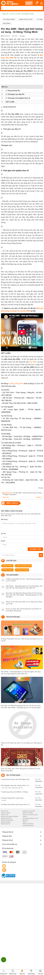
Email (3, 541)
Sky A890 (33, 362)
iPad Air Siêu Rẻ (5, 824)
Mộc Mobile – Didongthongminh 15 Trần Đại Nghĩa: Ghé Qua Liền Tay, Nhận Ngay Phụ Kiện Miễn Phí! (21, 673)
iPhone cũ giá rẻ (5, 813)
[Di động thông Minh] (9, 3)
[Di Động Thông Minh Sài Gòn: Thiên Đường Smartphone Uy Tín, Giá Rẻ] (22, 629)
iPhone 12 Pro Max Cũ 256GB (9, 816)
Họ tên (4, 533)
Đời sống (6, 23)
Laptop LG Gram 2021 (29, 811)
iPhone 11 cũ (4, 814)
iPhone (25, 822)
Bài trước (6, 497)
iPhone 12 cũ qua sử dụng (30, 814)
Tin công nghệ (9, 19)
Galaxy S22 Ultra (5, 822)
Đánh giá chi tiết (26, 19)
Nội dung (4, 519)
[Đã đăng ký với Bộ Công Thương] (8, 875)
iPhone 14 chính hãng (7, 820)
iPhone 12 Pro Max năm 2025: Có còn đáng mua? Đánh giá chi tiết (21, 744)
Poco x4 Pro (4, 811)
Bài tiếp (38, 497)
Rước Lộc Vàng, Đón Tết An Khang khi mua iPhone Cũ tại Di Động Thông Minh (20, 769)
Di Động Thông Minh (16, 383)
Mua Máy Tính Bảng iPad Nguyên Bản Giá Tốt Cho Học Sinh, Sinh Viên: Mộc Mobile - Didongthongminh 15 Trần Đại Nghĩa (21, 706)
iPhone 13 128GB (28, 813)
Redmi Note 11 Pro (6, 818)
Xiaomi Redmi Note (28, 825)
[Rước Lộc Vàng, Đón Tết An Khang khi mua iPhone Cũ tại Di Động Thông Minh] (22, 757)
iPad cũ (25, 816)
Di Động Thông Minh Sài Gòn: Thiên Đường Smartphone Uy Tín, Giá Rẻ (22, 640)
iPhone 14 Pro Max (28, 823)
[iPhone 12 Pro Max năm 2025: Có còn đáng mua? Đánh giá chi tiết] (22, 726)
